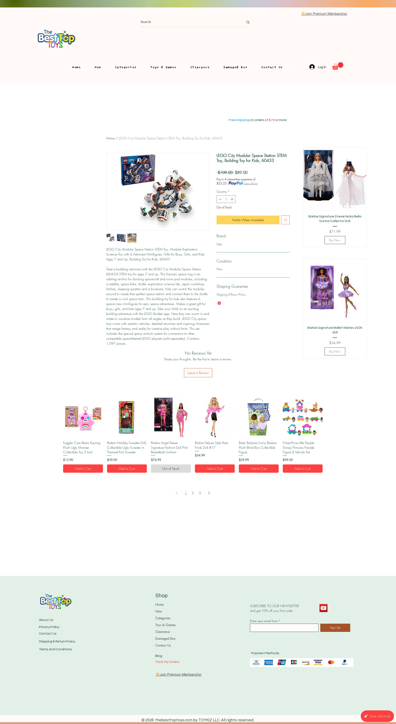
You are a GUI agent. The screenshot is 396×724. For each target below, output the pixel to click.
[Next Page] (209, 493)
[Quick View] (83, 417)
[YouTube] (323, 608)
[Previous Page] (176, 493)
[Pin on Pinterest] (219, 303)
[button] (125, 67)
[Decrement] (219, 199)
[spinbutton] (226, 199)
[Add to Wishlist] (285, 220)
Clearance (162, 632)
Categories (162, 618)
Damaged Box (165, 638)
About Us (46, 620)
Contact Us (48, 633)
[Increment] (232, 199)
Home (110, 138)
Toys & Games (165, 625)
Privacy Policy (49, 627)
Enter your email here (264, 621)
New (158, 611)
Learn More (251, 183)
